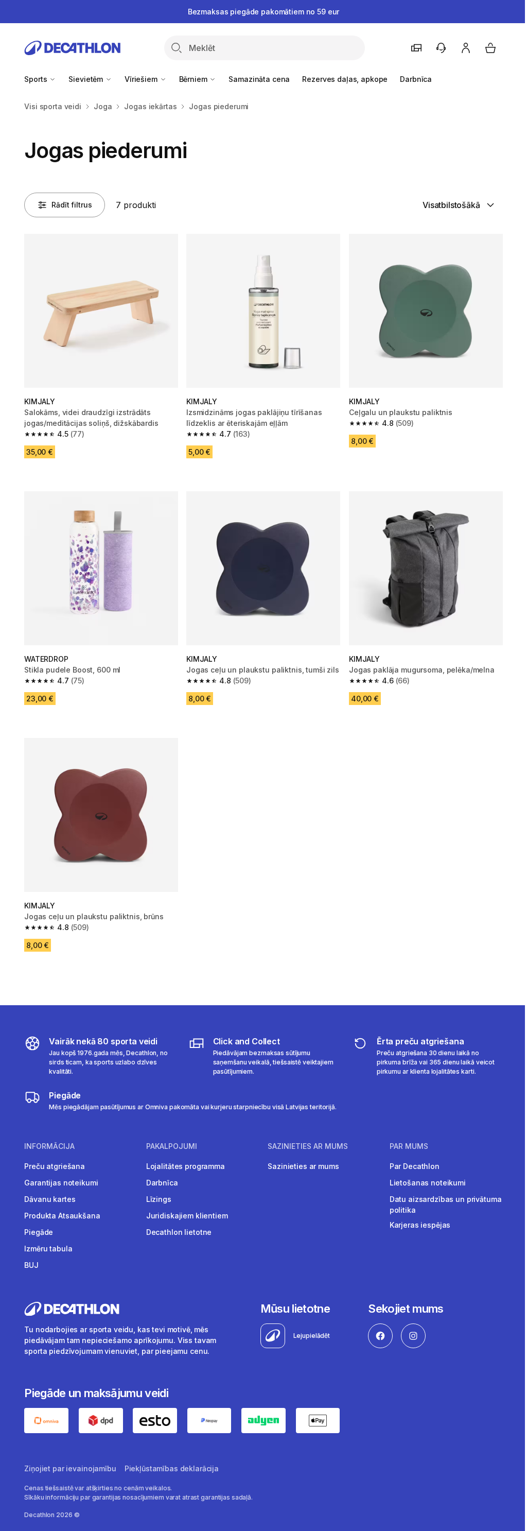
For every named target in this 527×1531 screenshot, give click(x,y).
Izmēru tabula (48, 1248)
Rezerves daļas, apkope (345, 79)
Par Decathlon (415, 1166)
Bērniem (194, 79)
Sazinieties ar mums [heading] (308, 1146)
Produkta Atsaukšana (62, 1215)
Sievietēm (86, 79)
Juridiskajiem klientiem (187, 1215)
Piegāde (38, 1232)
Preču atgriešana (54, 1166)
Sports (36, 79)
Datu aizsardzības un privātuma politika (446, 1204)
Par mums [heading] (409, 1146)
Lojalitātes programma (185, 1166)
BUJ (31, 1265)
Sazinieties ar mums (303, 1166)
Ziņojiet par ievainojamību (70, 1468)
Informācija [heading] (49, 1146)
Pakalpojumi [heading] (171, 1146)
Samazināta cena (259, 79)
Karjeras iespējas (420, 1224)
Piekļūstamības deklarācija (172, 1468)
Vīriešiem (142, 79)
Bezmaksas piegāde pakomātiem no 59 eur (264, 11)
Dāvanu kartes (49, 1199)
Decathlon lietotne (179, 1232)
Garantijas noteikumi (61, 1182)
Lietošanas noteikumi (428, 1182)
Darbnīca (416, 79)
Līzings (158, 1199)
